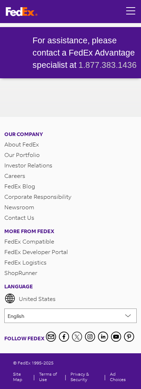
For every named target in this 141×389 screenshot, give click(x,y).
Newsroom (19, 207)
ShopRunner (20, 272)
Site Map (17, 376)
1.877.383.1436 (107, 65)
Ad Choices (118, 376)
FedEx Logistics (25, 262)
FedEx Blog (19, 186)
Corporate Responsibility (37, 196)
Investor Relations (28, 165)
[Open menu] (131, 11)
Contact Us (19, 217)
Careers (14, 175)
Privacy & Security (79, 376)
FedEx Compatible (29, 241)
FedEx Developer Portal (36, 251)
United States (37, 298)
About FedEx (21, 144)
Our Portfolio (22, 154)
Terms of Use (48, 376)
